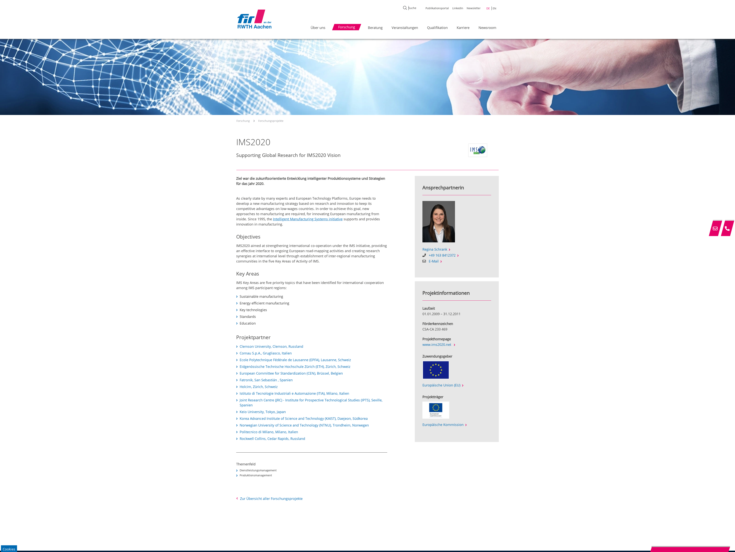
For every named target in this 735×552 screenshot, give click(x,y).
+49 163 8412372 (442, 255)
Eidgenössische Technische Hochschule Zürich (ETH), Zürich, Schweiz (295, 366)
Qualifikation (437, 27)
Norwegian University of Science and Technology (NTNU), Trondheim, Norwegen (304, 425)
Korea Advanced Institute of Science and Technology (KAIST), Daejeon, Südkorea (304, 418)
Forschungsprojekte (270, 121)
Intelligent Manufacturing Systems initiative (308, 219)
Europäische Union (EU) (441, 385)
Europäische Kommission (443, 424)
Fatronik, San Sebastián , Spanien (266, 380)
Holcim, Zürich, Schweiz (259, 386)
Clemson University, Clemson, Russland (271, 346)
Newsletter (474, 8)
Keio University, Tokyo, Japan (263, 411)
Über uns (318, 27)
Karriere (463, 27)
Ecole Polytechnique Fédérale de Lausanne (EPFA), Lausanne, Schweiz (295, 360)
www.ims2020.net (437, 344)
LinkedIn (457, 8)
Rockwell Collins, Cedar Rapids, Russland (272, 438)
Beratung (375, 27)
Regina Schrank (434, 249)
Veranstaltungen (405, 27)
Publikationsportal (437, 8)
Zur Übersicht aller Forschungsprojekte (271, 498)
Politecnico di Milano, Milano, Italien (269, 432)
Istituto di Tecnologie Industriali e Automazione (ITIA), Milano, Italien (294, 393)
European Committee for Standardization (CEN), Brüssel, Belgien (291, 373)
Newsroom (487, 27)
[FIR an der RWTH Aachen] (254, 19)
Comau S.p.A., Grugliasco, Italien (266, 353)
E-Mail (434, 261)
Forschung (243, 121)
